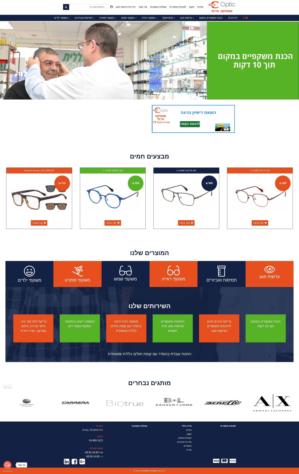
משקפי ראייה (149, 18)
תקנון (191, 7)
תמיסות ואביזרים (84, 18)
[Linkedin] (66, 461)
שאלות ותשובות (158, 7)
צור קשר (142, 7)
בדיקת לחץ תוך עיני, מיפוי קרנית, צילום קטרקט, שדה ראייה (33, 326)
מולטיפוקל (168, 18)
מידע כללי (187, 426)
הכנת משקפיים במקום (210, 18)
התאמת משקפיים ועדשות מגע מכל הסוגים (173, 326)
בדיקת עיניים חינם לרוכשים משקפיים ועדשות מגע (219, 326)
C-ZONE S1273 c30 (260, 170)
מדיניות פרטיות (184, 442)
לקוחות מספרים (177, 7)
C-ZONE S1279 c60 (186, 170)
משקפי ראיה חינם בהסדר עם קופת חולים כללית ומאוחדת (126, 326)
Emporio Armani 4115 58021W (39, 170)
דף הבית (232, 18)
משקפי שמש (129, 18)
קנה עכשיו (258, 223)
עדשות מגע (187, 18)
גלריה (189, 450)
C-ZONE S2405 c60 (113, 170)
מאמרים (188, 446)
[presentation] (10, 387)
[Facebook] (74, 461)
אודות (200, 7)
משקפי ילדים (62, 18)
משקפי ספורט (108, 18)
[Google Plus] (82, 461)
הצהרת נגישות (185, 438)
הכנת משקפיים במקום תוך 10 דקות (266, 324)
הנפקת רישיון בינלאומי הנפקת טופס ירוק (80, 324)
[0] (246, 18)
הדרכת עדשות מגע (125, 7)
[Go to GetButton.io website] (7, 471)
